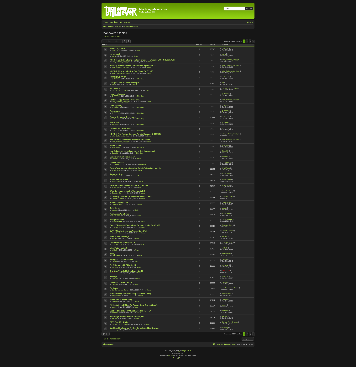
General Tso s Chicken (120, 90)
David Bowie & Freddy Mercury (123, 242)
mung (114, 56)
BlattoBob (115, 159)
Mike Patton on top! (118, 248)
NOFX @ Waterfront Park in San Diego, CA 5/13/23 (131, 71)
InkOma (114, 238)
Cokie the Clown (117, 193)
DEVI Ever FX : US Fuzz (120, 322)
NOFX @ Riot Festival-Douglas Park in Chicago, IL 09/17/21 (135, 134)
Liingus (114, 210)
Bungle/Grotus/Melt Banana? (122, 157)
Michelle (114, 250)
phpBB (170, 355)
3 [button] (250, 41)
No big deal (115, 54)
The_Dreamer (116, 295)
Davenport (116, 273)
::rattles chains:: (117, 163)
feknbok (114, 318)
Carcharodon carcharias (120, 290)
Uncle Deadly (116, 164)
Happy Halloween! (117, 94)
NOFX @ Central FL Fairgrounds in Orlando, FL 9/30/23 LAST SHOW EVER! (142, 60)
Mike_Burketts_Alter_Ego (120, 62)
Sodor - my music (117, 48)
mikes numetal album (119, 180)
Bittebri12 (115, 153)
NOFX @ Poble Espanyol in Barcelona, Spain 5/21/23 (132, 66)
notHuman (115, 267)
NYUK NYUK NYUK (118, 77)
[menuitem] (116, 22)
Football (134, 84)
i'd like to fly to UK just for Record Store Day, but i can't (133, 305)
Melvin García (186, 350)
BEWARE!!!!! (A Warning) (120, 128)
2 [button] (247, 41)
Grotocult (115, 50)
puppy (114, 307)
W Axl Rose (116, 170)
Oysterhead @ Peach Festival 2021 (124, 100)
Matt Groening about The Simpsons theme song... (131, 294)
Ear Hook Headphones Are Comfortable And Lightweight (134, 328)
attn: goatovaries (117, 220)
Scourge (113, 277)
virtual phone (115, 145)
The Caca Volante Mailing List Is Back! (126, 271)
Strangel (115, 301)
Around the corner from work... (123, 117)
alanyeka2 (115, 147)
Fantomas (114, 288)
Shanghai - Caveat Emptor (121, 282)
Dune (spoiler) (116, 105)
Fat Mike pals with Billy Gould (123, 265)
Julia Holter (115, 208)
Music (138, 50)
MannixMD (181, 352)
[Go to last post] (229, 48)
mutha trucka (116, 181)
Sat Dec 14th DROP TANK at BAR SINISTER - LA (130, 311)
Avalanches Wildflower (119, 214)
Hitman (114, 261)
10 (113, 84)
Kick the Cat (115, 88)
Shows (136, 56)
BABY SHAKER (117, 221)
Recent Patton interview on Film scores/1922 (129, 185)
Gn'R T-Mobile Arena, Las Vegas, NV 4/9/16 (128, 231)
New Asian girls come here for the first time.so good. (132, 151)
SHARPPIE (115, 79)
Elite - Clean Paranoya (119, 237)
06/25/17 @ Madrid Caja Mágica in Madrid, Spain (131, 197)
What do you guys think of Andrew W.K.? (127, 191)
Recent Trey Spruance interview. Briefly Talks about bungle (135, 168)
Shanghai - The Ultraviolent (121, 259)
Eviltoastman (116, 204)
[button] (253, 41)
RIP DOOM (114, 123)
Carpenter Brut (116, 174)
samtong (115, 330)
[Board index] (120, 11)
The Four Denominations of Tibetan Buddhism (130, 140)
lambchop (115, 313)
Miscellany (140, 79)
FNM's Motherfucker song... (122, 299)
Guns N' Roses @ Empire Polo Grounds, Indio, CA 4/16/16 (135, 225)
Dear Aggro (115, 111)
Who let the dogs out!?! (120, 202)
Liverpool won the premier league (124, 83)
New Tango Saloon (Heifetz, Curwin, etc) (127, 317)
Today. (112, 254)
